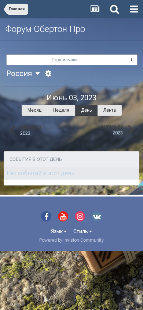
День (86, 110)
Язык (57, 231)
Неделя (61, 110)
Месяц (34, 110)
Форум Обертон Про (45, 29)
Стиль (81, 231)
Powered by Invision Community (71, 240)
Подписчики (65, 59)
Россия (21, 73)
